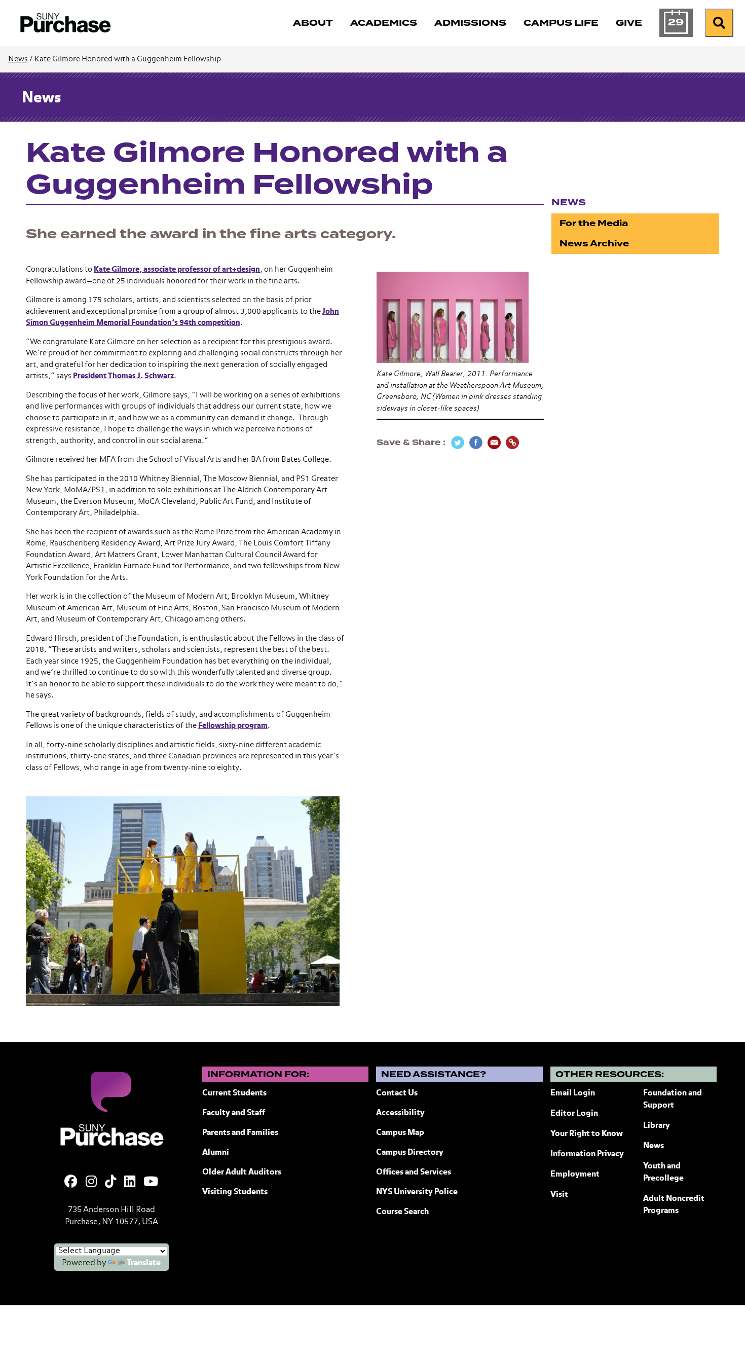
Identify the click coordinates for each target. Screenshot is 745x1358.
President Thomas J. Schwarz (123, 376)
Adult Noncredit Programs (673, 1205)
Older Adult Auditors (241, 1172)
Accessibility (400, 1113)
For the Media (594, 223)
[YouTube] (151, 1183)
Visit (559, 1195)
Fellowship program (233, 725)
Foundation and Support (672, 1099)
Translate (144, 1263)
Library (656, 1126)
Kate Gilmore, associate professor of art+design (177, 269)
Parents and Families (240, 1133)
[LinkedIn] (130, 1183)
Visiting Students (235, 1192)
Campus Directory (409, 1153)
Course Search (402, 1212)
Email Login (572, 1093)
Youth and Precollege (663, 1172)
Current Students (234, 1093)
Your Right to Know (586, 1134)
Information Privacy (587, 1154)
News (18, 59)
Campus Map (400, 1133)
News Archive (594, 243)
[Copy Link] (512, 442)
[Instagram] (91, 1183)
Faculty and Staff (233, 1113)
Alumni (215, 1153)
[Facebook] (71, 1183)
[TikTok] (110, 1183)
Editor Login (574, 1114)
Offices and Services (413, 1172)
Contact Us (397, 1093)
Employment (575, 1174)
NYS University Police (417, 1192)
